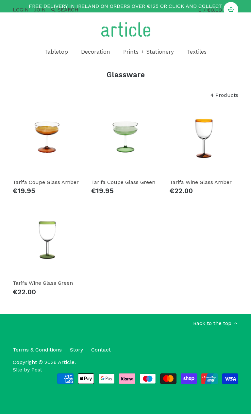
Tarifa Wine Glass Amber (201, 182)
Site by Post (27, 370)
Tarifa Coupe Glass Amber (46, 182)
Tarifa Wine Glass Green (43, 283)
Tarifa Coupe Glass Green (123, 182)
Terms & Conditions (37, 350)
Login (21, 10)
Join (40, 10)
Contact (101, 350)
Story (76, 350)
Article (66, 362)
